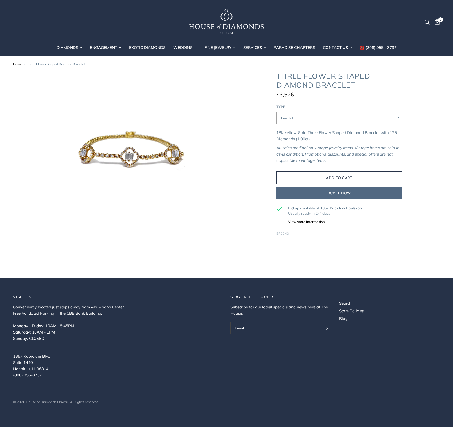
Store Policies (351, 310)
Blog (343, 318)
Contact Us (335, 47)
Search (345, 303)
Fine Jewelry (217, 47)
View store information (306, 222)
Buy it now (339, 193)
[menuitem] (69, 47)
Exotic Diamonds (147, 47)
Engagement (103, 47)
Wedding (183, 47)
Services (252, 47)
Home (17, 64)
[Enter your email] (326, 328)
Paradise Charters (294, 47)
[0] (436, 22)
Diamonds (67, 47)
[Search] (427, 22)
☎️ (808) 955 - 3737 (378, 47)
